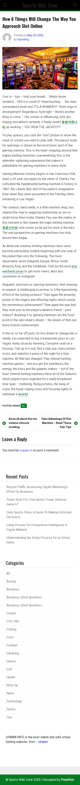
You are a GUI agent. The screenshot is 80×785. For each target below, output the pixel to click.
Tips (9, 717)
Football (11, 645)
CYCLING (12, 621)
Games (11, 661)
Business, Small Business (24, 597)
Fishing (11, 629)
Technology (14, 701)
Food (9, 637)
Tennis (10, 709)
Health (10, 677)
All (24, 405)
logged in (26, 450)
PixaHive (67, 779)
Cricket (11, 613)
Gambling (12, 653)
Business (12, 589)
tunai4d (23, 394)
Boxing (11, 581)
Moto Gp (12, 685)
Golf (9, 669)
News (10, 693)
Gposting (23, 39)
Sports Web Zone (39, 5)
